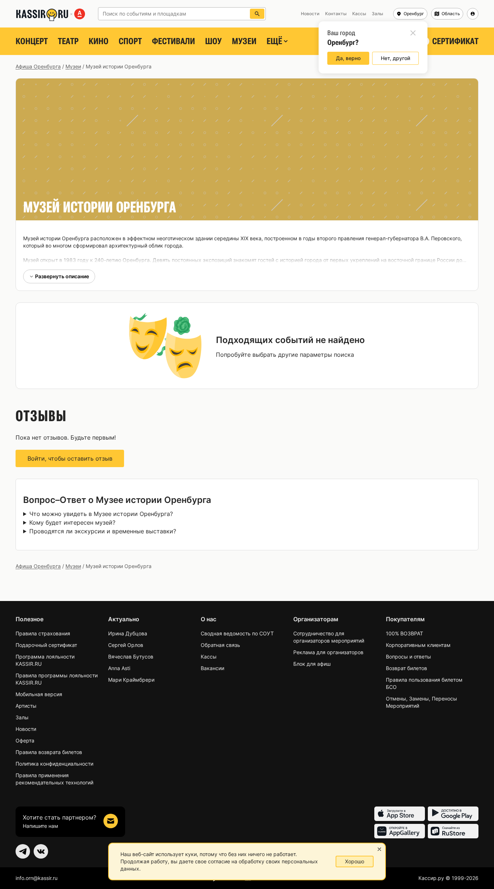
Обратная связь (220, 645)
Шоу (213, 41)
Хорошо (354, 861)
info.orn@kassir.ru (37, 878)
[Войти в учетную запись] (472, 14)
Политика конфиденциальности (54, 764)
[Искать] (257, 14)
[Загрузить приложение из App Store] (399, 814)
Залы (22, 717)
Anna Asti (119, 668)
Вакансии (212, 668)
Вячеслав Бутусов (130, 656)
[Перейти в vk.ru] (41, 851)
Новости (26, 729)
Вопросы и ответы (408, 656)
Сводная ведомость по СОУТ (237, 633)
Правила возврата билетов (49, 752)
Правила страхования (43, 633)
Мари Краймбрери (131, 680)
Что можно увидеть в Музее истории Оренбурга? (101, 513)
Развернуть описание (62, 276)
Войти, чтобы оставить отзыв (69, 458)
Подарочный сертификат (46, 645)
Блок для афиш (312, 664)
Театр (68, 41)
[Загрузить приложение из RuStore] (453, 831)
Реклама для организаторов (328, 652)
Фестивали (173, 41)
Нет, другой (395, 58)
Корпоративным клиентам (418, 645)
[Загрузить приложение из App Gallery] (399, 831)
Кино (98, 41)
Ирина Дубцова (127, 633)
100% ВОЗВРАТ (404, 633)
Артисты (26, 706)
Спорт (130, 41)
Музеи (244, 41)
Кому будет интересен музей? (72, 522)
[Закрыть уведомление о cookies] (379, 849)
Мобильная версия (39, 694)
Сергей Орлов (125, 645)
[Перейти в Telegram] (23, 851)
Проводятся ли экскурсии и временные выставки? (102, 531)
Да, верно (348, 58)
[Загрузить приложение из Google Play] (453, 814)
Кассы (209, 656)
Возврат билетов (406, 668)
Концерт (32, 41)
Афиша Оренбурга (38, 66)
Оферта (25, 740)
